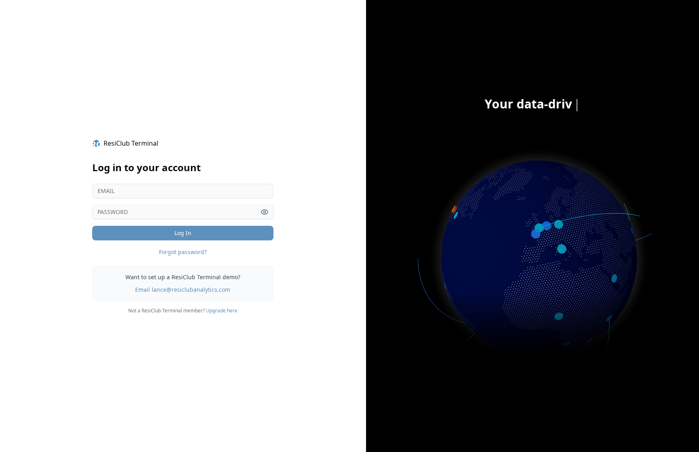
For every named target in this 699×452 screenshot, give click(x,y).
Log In (182, 233)
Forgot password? (183, 252)
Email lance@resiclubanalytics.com (182, 289)
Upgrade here (221, 310)
